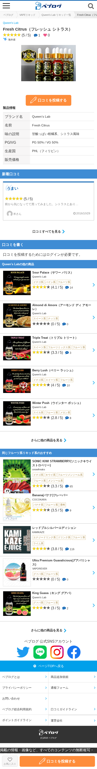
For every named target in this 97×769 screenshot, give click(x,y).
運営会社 (56, 720)
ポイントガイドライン (17, 720)
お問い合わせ (11, 698)
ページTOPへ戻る (51, 666)
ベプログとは (11, 677)
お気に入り (10, 763)
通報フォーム (59, 687)
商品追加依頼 (59, 677)
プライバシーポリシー (17, 687)
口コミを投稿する (52, 100)
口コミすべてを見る (46, 231)
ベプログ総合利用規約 (17, 709)
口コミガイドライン (64, 709)
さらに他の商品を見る (46, 440)
